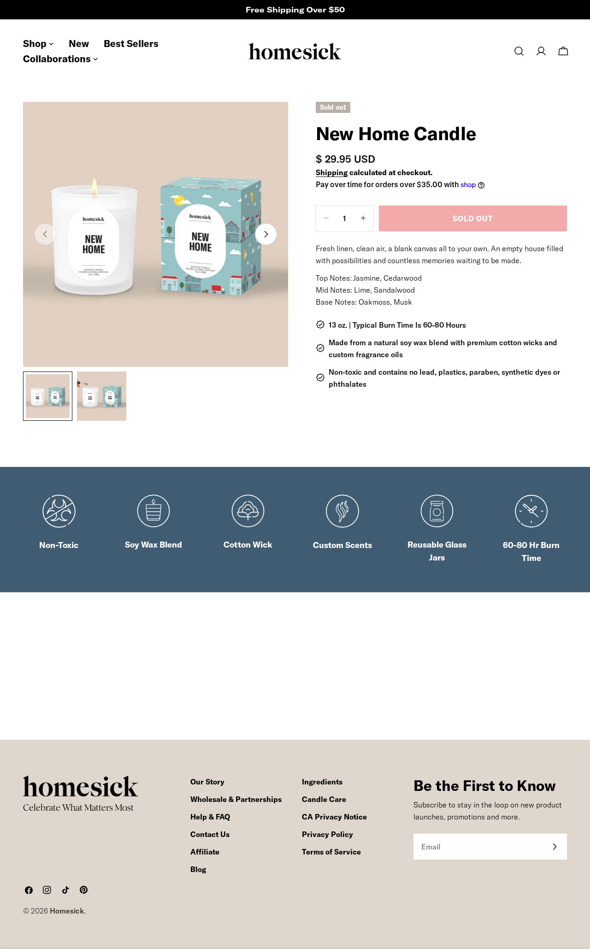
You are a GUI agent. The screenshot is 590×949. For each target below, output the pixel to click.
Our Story (207, 781)
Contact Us (210, 834)
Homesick (67, 910)
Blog (198, 869)
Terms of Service (331, 851)
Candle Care (324, 799)
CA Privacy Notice (334, 816)
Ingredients (322, 781)
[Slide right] (266, 234)
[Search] (519, 51)
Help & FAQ (210, 816)
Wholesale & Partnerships (236, 799)
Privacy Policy (327, 834)
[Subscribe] (554, 846)
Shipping (332, 172)
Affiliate (204, 851)
